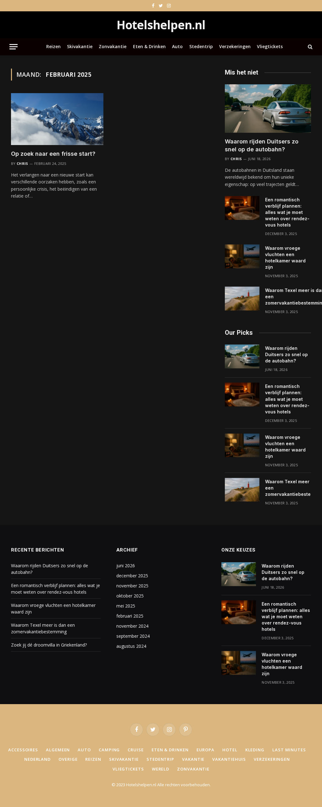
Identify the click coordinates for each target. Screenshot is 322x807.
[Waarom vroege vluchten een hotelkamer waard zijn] (242, 256)
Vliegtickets (270, 46)
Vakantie (193, 759)
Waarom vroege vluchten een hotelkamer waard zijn (285, 257)
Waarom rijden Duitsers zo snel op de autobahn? (261, 145)
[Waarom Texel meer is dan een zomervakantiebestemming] (242, 299)
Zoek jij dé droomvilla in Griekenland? (49, 645)
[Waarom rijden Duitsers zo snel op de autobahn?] (268, 108)
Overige (67, 759)
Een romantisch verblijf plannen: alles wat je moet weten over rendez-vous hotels (287, 212)
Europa (205, 750)
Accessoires (23, 750)
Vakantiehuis (229, 759)
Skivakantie (79, 46)
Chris (22, 163)
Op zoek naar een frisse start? (53, 153)
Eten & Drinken (149, 46)
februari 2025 (129, 616)
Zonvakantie (112, 46)
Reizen (53, 46)
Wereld (160, 769)
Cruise (135, 750)
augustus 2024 (131, 646)
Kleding (254, 750)
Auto (177, 46)
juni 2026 (125, 566)
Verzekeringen (235, 46)
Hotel (229, 750)
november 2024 (132, 626)
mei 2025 (125, 606)
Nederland (37, 759)
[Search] (310, 47)
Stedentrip (201, 46)
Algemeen (58, 750)
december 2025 (132, 576)
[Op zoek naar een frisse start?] (57, 119)
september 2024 (133, 636)
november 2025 (132, 586)
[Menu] (13, 47)
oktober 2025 (130, 596)
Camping (109, 750)
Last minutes (289, 750)
